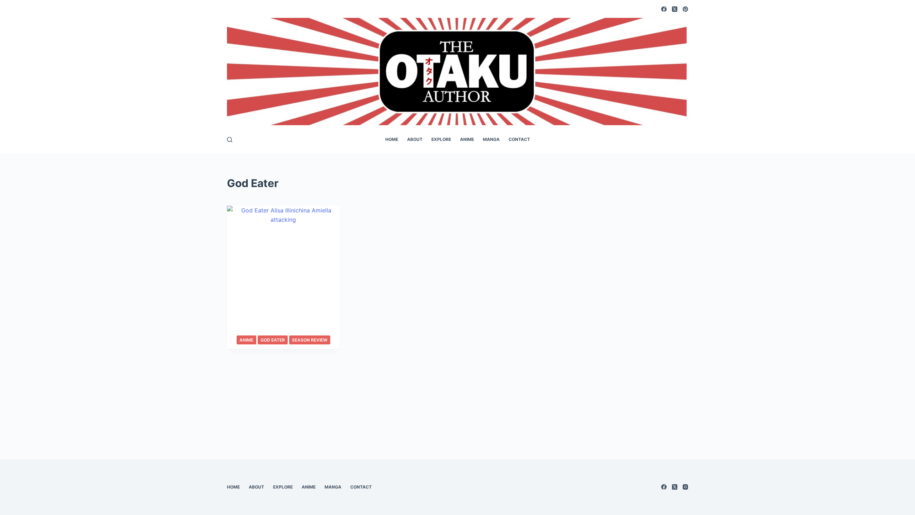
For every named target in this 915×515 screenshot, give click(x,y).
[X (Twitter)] (674, 9)
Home (391, 139)
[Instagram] (685, 487)
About (414, 139)
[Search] (229, 139)
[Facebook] (664, 9)
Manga (491, 139)
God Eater (273, 340)
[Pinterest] (685, 9)
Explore (441, 139)
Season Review (309, 340)
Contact (519, 139)
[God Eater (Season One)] (283, 277)
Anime (467, 139)
